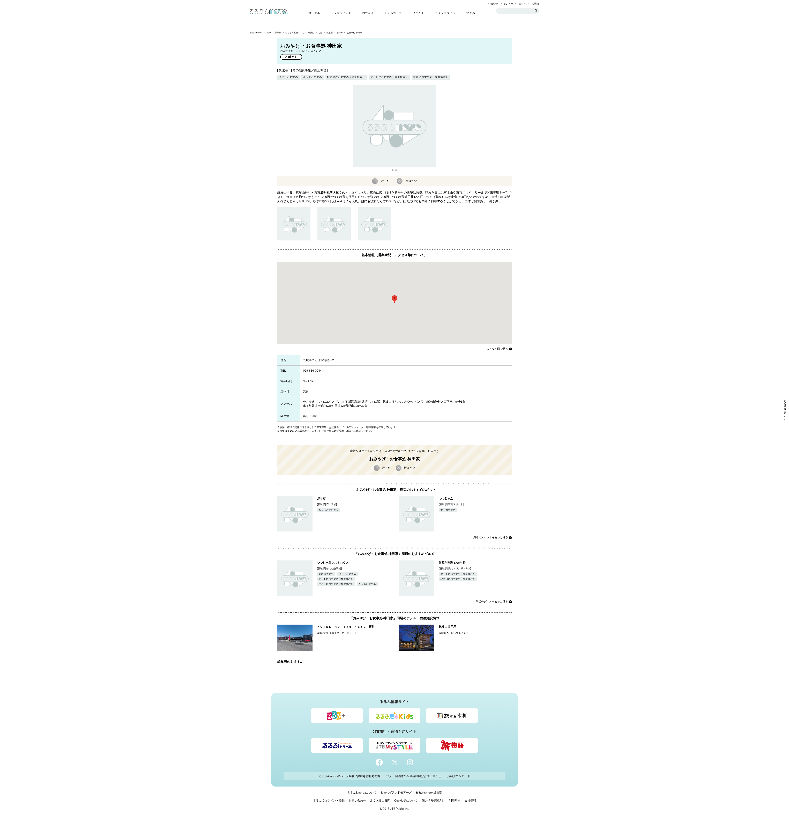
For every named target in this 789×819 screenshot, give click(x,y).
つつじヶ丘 (446, 498)
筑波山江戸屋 (447, 626)
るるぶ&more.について (362, 792)
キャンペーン (508, 3)
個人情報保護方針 (433, 800)
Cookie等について (406, 800)
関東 (269, 32)
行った (385, 180)
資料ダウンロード (458, 776)
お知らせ (493, 3)
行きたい (411, 180)
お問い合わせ (357, 800)
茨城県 (278, 32)
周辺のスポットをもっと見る (490, 537)
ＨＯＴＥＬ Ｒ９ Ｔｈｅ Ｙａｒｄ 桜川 (346, 626)
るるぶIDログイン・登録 (329, 800)
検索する (536, 11)
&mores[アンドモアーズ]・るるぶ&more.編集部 (411, 792)
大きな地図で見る (497, 348)
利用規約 (454, 800)
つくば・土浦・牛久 (294, 32)
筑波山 (329, 32)
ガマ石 (321, 498)
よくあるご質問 (380, 800)
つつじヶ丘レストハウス (333, 562)
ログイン (524, 3)
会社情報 (470, 800)
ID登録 (535, 3)
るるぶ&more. (256, 32)
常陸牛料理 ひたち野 (452, 562)
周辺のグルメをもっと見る (492, 601)
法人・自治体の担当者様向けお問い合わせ (413, 776)
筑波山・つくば (315, 32)
